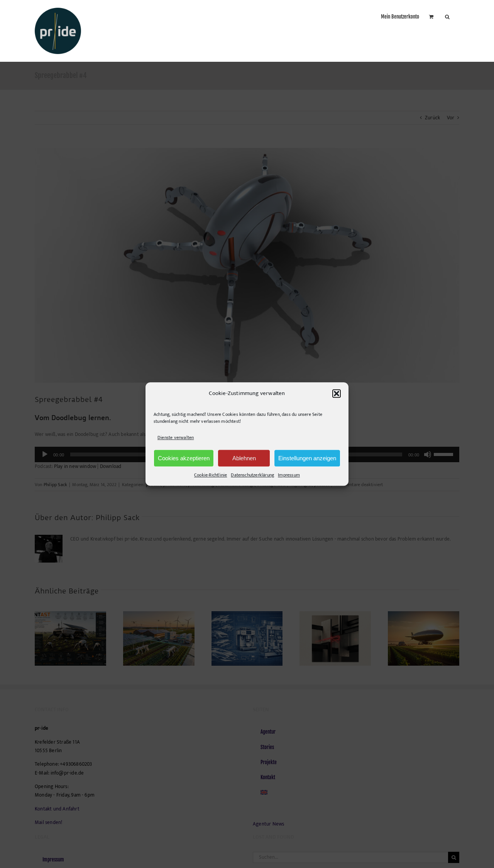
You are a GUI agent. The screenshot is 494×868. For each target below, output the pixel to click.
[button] (336, 393)
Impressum (289, 475)
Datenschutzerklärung (252, 475)
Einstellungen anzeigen (307, 458)
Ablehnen (244, 458)
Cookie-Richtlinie (210, 475)
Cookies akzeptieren (184, 458)
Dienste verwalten (175, 437)
